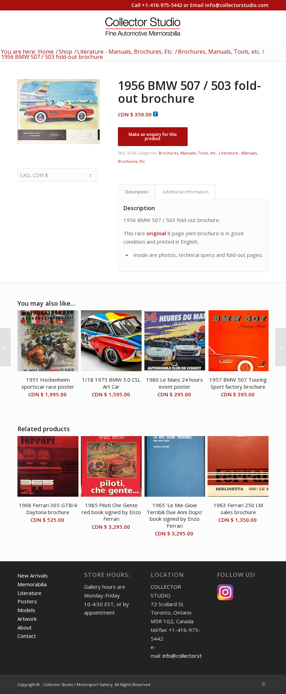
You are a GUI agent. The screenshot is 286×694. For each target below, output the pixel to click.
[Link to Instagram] (263, 684)
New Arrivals (32, 575)
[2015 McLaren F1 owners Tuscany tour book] (280, 347)
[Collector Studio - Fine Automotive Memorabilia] (143, 26)
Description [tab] (137, 192)
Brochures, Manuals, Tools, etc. (188, 152)
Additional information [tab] (186, 192)
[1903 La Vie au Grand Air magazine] (5, 347)
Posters (27, 601)
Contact (26, 635)
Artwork (27, 618)
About (24, 627)
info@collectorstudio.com (237, 5)
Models (26, 610)
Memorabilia (32, 584)
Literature (29, 592)
